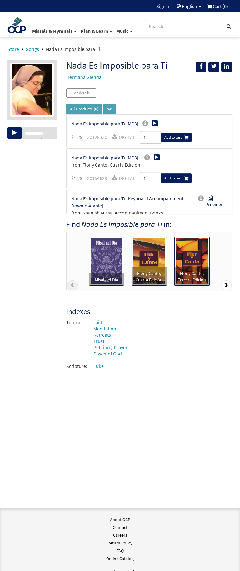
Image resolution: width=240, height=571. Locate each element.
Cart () (220, 6)
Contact (120, 527)
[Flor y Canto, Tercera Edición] (192, 260)
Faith (98, 322)
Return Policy (120, 543)
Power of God (107, 353)
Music (122, 31)
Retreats (102, 335)
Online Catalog (120, 558)
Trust (98, 341)
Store (13, 49)
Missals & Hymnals (52, 31)
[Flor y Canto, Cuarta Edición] (149, 260)
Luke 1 (100, 366)
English (189, 6)
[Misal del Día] (106, 260)
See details (81, 92)
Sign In (163, 6)
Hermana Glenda (84, 77)
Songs (32, 49)
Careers (120, 535)
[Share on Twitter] (213, 67)
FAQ (120, 551)
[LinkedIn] (226, 67)
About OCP (120, 519)
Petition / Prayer (110, 347)
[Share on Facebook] (201, 67)
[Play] (15, 133)
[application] (32, 133)
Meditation (104, 328)
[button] (72, 286)
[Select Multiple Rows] (109, 109)
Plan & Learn (95, 31)
